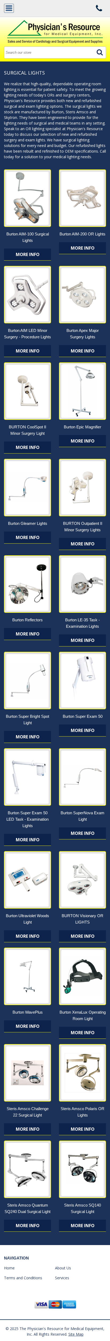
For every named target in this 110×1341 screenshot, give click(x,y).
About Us (63, 1267)
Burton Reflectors (27, 620)
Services (62, 1277)
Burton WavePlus (28, 1012)
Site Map (76, 1334)
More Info (28, 254)
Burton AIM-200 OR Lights (82, 234)
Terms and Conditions (23, 1277)
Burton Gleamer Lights (27, 523)
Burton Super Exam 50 (83, 716)
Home (9, 1267)
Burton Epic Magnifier (82, 427)
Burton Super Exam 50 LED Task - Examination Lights (27, 819)
